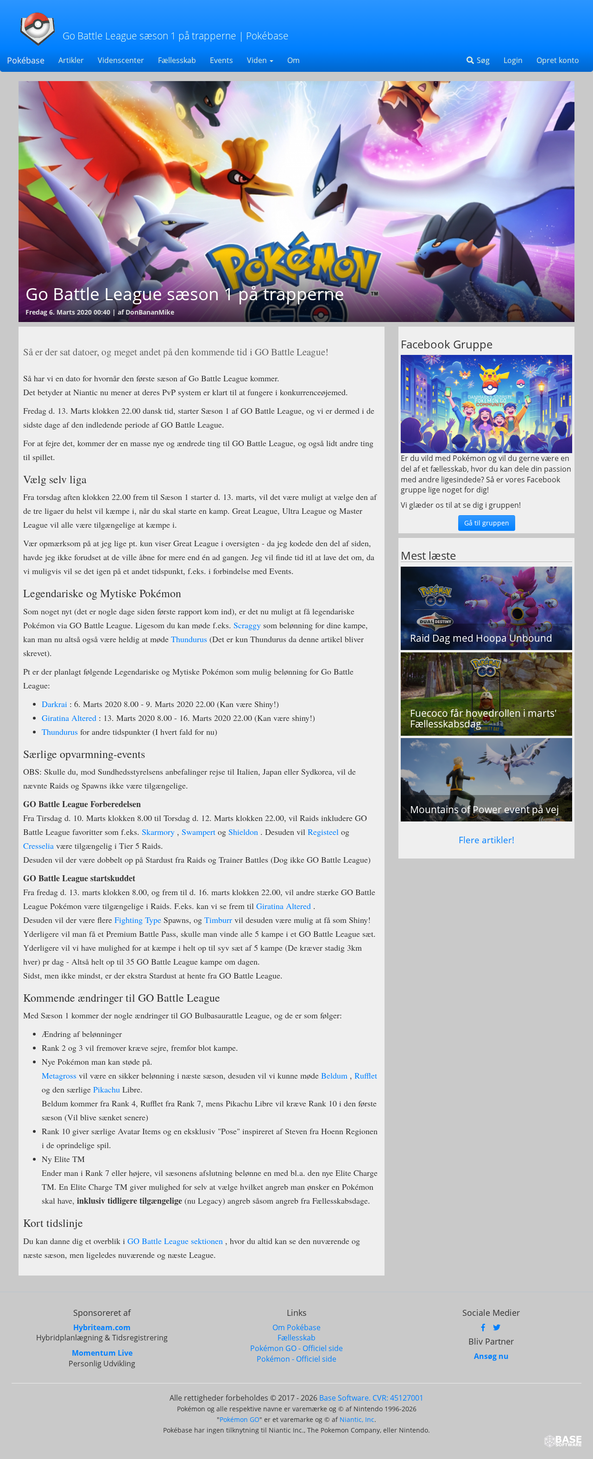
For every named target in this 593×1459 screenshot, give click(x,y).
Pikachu (106, 1089)
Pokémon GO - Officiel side (296, 1348)
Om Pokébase (296, 1327)
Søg (482, 60)
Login (513, 60)
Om (293, 60)
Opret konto (557, 60)
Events (221, 60)
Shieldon (243, 831)
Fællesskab (177, 60)
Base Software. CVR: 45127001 (371, 1398)
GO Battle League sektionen (175, 1240)
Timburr (219, 919)
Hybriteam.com (102, 1327)
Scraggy (248, 625)
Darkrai (54, 703)
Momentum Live (102, 1353)
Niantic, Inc (357, 1419)
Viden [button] (258, 60)
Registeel (324, 831)
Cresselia (39, 845)
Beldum (334, 1075)
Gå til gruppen (486, 522)
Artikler (71, 60)
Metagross (60, 1075)
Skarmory (158, 831)
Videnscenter (121, 60)
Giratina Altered (69, 717)
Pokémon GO (239, 1419)
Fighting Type (137, 919)
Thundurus (190, 638)
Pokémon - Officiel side (296, 1359)
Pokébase (25, 60)
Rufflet (365, 1075)
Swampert (200, 831)
